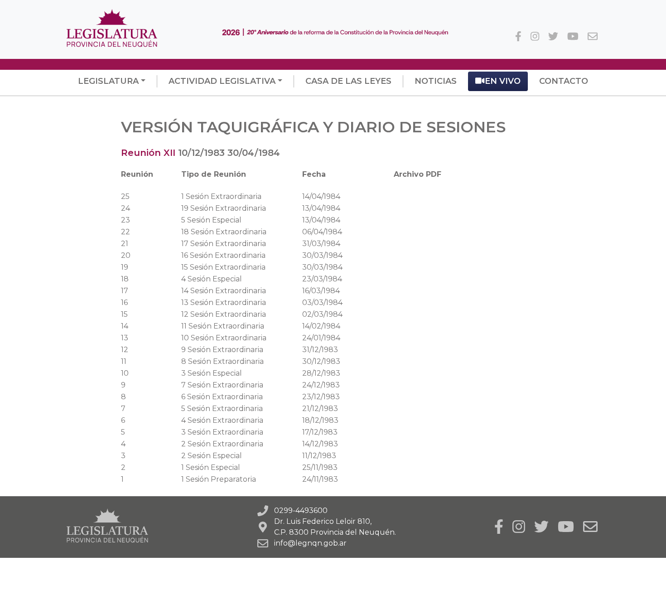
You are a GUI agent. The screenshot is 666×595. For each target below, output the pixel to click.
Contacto (563, 81)
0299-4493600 (301, 510)
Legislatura (108, 81)
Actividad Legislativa (222, 81)
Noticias (436, 81)
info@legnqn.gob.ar (310, 543)
